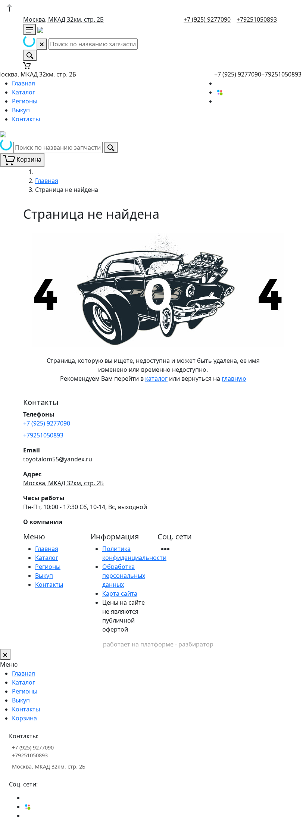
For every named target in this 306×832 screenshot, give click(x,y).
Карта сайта (119, 593)
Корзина (24, 718)
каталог (156, 378)
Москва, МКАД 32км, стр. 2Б (63, 19)
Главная (23, 83)
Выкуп (21, 110)
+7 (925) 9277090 (207, 19)
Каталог (23, 92)
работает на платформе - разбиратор (158, 644)
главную (234, 378)
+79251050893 (257, 19)
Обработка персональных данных (123, 576)
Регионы (24, 101)
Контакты (26, 119)
